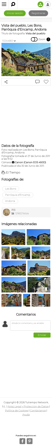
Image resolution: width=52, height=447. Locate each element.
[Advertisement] (26, 114)
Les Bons (10, 188)
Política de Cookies (16, 410)
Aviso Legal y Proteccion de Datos (28, 406)
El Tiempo (10, 172)
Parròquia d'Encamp (17, 195)
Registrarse (38, 13)
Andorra (10, 201)
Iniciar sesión (15, 13)
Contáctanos (38, 410)
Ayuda (26, 414)
